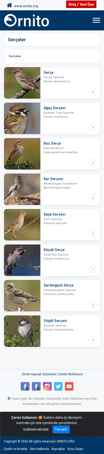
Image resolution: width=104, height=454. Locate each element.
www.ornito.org (25, 6)
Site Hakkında (39, 449)
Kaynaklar (58, 449)
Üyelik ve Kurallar (16, 449)
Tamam (61, 429)
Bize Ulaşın (75, 449)
